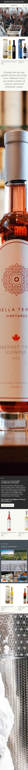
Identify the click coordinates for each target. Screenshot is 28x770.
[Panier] (26, 5)
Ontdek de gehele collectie (14, 32)
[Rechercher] (4, 5)
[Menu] (1, 5)
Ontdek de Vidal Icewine (8, 505)
